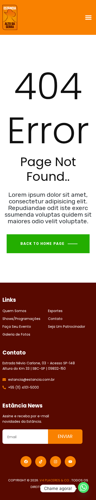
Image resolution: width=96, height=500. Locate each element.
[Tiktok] (40, 461)
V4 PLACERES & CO (55, 480)
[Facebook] (26, 461)
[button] (88, 17)
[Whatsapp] (83, 488)
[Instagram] (55, 461)
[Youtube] (70, 461)
